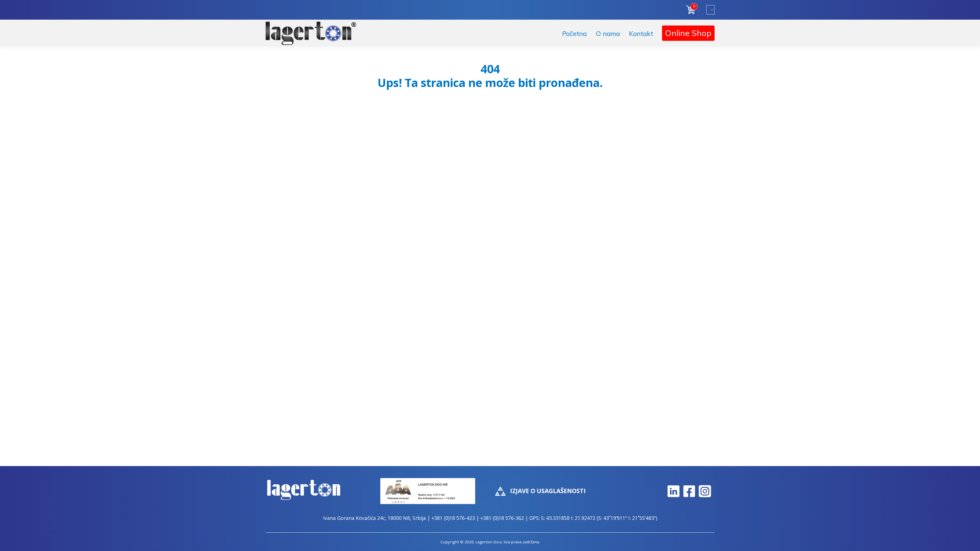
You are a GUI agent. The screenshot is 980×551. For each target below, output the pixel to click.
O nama (608, 33)
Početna (574, 33)
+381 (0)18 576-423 (453, 518)
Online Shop (688, 33)
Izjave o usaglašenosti (548, 491)
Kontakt (641, 33)
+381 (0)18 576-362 (502, 518)
